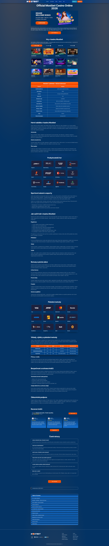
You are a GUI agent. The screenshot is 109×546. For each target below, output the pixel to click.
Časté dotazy (34, 523)
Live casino (48, 45)
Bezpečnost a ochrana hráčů (37, 517)
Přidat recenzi (73, 413)
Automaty (71, 45)
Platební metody (35, 513)
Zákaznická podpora (36, 519)
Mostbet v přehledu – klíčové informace (39, 500)
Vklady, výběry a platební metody (38, 515)
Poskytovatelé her (35, 504)
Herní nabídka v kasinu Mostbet (37, 502)
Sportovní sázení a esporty (37, 506)
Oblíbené (35, 45)
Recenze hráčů (35, 521)
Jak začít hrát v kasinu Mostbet (37, 508)
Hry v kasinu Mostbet (36, 498)
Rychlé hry (59, 45)
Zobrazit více (54, 430)
